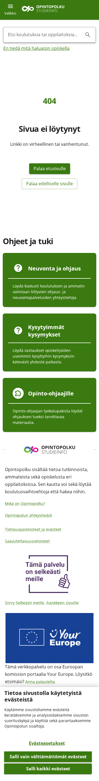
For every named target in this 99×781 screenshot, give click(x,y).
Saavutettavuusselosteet (27, 541)
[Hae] (87, 34)
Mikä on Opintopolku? (25, 503)
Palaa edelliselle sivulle (49, 184)
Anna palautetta (40, 681)
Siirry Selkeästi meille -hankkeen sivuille (42, 602)
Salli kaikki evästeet (48, 769)
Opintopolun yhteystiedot (28, 515)
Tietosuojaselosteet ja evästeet (33, 529)
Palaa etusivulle (50, 169)
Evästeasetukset (47, 743)
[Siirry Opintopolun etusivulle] (43, 10)
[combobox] (45, 34)
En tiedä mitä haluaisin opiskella (36, 48)
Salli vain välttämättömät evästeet (48, 757)
